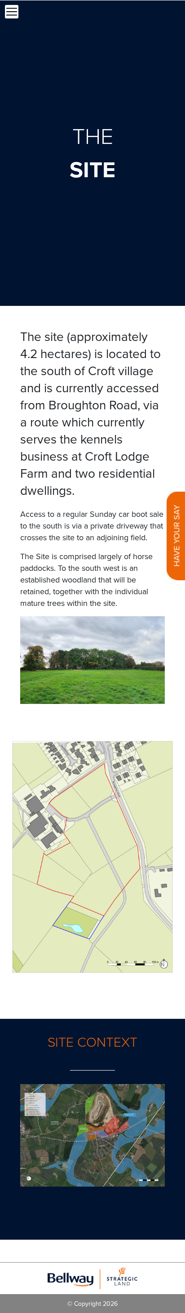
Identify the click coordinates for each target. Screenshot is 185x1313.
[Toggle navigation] (11, 11)
